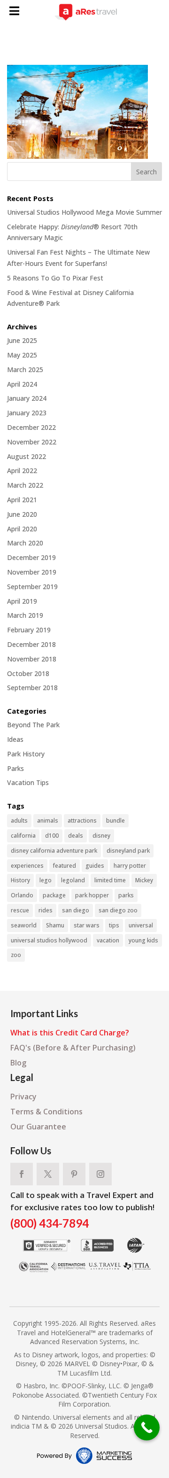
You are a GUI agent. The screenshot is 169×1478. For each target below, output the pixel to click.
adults (19, 821)
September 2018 (32, 687)
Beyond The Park (33, 724)
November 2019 (31, 572)
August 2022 (26, 456)
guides (94, 866)
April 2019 (22, 601)
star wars (87, 925)
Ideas (15, 739)
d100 (52, 836)
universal (141, 925)
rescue (20, 910)
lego (45, 880)
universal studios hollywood (49, 940)
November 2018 (31, 658)
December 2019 (31, 557)
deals (75, 836)
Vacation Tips (28, 782)
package (54, 895)
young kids (143, 940)
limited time (110, 880)
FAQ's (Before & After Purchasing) (73, 1047)
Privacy (23, 1096)
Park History (26, 753)
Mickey (144, 880)
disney (101, 836)
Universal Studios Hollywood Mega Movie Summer (84, 212)
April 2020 (22, 528)
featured (64, 866)
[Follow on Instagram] (100, 1174)
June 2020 (22, 514)
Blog (18, 1063)
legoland (73, 880)
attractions (82, 821)
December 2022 (31, 427)
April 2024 (22, 384)
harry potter (130, 866)
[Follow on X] (48, 1174)
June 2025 (22, 340)
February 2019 (29, 629)
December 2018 (31, 644)
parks (126, 895)
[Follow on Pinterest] (74, 1174)
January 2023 (26, 412)
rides (45, 910)
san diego (75, 910)
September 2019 (32, 586)
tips (114, 925)
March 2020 (25, 542)
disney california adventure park (54, 851)
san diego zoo (118, 910)
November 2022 (31, 441)
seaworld (24, 925)
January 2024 (26, 398)
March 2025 (25, 369)
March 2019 (25, 615)
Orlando (22, 895)
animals (47, 821)
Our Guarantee (38, 1126)
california (23, 836)
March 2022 (25, 485)
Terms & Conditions (46, 1111)
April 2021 (22, 499)
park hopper (92, 895)
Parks (15, 768)
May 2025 (22, 354)
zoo (16, 955)
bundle (115, 821)
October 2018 (28, 673)
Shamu (55, 925)
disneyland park (128, 851)
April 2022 (22, 470)
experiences (27, 866)
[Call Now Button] (147, 1427)
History (20, 880)
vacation (108, 940)
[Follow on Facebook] (21, 1174)
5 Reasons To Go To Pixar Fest (55, 277)
